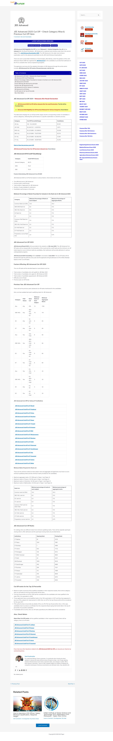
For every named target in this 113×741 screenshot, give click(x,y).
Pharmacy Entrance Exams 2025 (89, 152)
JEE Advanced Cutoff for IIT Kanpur (24, 628)
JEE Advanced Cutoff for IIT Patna (24, 413)
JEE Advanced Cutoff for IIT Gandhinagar (26, 449)
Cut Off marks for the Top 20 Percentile (25, 91)
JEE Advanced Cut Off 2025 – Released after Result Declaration (30, 76)
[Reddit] (24, 670)
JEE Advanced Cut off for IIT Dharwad (25, 634)
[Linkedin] (19, 670)
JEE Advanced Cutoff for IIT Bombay (25, 631)
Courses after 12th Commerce (88, 133)
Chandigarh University (34, 45)
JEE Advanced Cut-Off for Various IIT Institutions (27, 87)
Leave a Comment (48, 718)
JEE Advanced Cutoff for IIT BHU (24, 431)
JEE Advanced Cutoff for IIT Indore (24, 640)
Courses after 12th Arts (86, 136)
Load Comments (42, 725)
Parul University (45, 45)
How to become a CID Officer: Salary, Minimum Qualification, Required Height (26, 714)
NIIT (86, 41)
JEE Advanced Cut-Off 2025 (22, 81)
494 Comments (17, 718)
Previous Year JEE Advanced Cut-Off (24, 85)
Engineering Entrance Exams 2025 (89, 145)
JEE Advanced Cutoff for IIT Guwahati (25, 643)
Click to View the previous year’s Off (24, 145)
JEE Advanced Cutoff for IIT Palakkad (25, 409)
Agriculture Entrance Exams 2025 (89, 155)
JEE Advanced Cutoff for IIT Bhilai (24, 463)
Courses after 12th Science (87, 131)
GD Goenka (54, 45)
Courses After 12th (85, 128)
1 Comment (17, 37)
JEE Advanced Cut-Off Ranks (22, 89)
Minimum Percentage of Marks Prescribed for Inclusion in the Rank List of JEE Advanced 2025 (38, 80)
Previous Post (15, 683)
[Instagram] (26, 670)
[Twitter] (17, 670)
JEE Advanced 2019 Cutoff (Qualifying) (24, 78)
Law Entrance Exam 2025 (87, 150)
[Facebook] (15, 670)
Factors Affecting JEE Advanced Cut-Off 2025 (26, 83)
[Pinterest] (22, 670)
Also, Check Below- (19, 93)
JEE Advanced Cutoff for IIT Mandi (24, 406)
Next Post (71, 683)
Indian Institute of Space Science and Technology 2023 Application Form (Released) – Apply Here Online (57, 714)
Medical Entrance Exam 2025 (88, 147)
